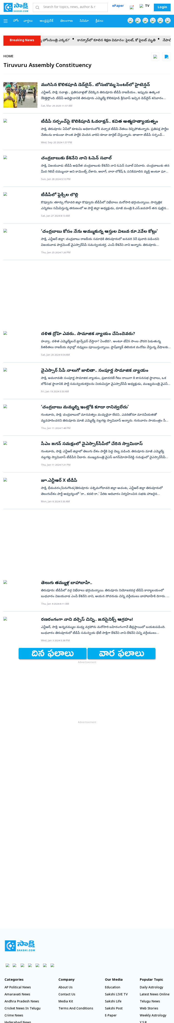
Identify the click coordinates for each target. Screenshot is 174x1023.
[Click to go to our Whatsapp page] (138, 20)
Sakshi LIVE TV (116, 995)
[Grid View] (155, 57)
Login (162, 7)
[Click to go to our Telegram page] (45, 965)
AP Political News (18, 988)
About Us (65, 988)
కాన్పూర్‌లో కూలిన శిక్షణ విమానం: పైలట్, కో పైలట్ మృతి (105, 40)
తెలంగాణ (66, 21)
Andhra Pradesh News (22, 1002)
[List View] (166, 57)
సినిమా (84, 21)
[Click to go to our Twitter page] (145, 20)
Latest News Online (154, 995)
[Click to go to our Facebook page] (130, 20)
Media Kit (65, 1002)
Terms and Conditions (75, 1009)
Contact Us (66, 995)
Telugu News (150, 1002)
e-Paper (111, 1016)
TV (146, 6)
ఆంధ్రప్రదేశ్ (46, 21)
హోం (16, 21)
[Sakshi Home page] (15, 7)
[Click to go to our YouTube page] (160, 20)
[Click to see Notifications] (131, 7)
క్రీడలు (99, 21)
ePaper (118, 6)
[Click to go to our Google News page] (168, 20)
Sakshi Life (113, 1002)
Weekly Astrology (153, 1016)
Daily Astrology (151, 988)
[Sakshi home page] (20, 946)
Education (112, 988)
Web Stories (149, 1009)
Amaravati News (17, 995)
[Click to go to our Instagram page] (153, 20)
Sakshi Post (114, 1009)
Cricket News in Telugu (23, 1009)
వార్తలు (28, 21)
